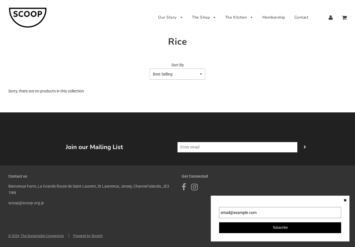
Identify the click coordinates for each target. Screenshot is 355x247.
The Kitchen (236, 17)
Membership (273, 17)
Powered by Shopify (88, 236)
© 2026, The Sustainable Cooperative (36, 236)
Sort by (177, 65)
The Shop (201, 17)
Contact (301, 17)
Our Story (168, 17)
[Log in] (331, 17)
